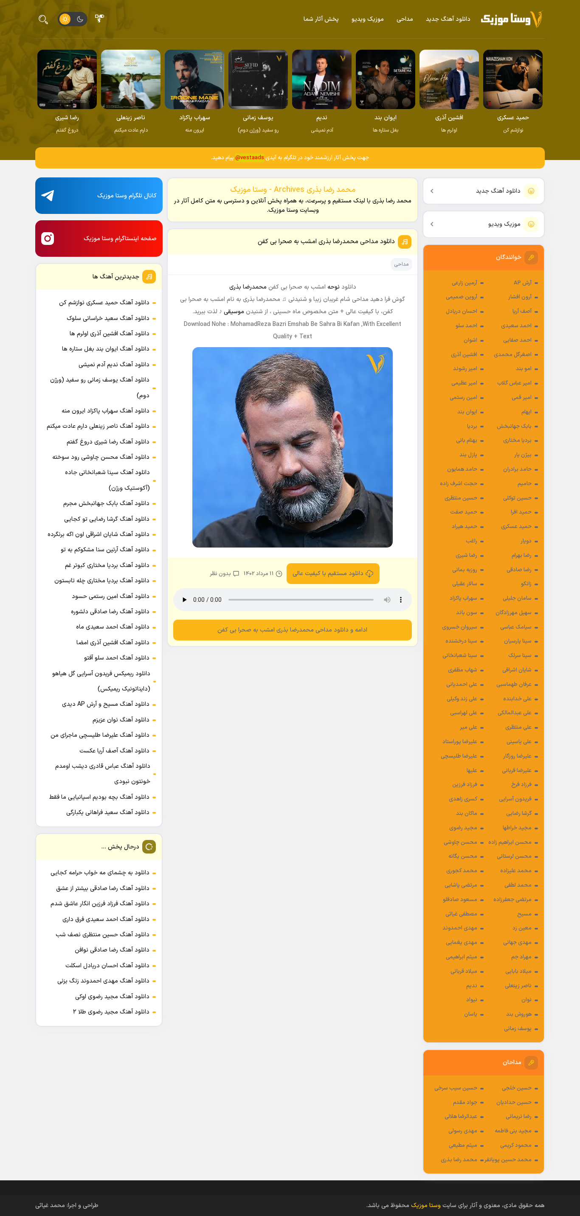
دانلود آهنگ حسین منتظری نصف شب (102, 934)
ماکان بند (466, 813)
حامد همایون (462, 469)
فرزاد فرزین (464, 785)
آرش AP (523, 283)
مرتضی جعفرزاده (512, 900)
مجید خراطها (517, 828)
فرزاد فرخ (521, 785)
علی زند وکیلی (462, 699)
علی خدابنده (517, 699)
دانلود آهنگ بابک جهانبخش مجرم (106, 503)
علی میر (468, 727)
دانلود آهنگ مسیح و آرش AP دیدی (105, 704)
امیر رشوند (465, 369)
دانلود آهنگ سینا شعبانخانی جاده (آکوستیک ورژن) (107, 480)
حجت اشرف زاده (458, 484)
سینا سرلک (520, 656)
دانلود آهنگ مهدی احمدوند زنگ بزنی (103, 981)
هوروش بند (519, 1014)
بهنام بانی (466, 440)
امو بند (524, 369)
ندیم (471, 986)
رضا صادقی (519, 570)
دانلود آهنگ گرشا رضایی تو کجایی (106, 519)
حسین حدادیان (514, 1102)
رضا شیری (466, 555)
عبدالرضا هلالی (461, 1116)
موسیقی (234, 311)
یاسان (470, 1014)
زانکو (526, 584)
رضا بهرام (522, 555)
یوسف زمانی (518, 1029)
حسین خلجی (517, 1088)
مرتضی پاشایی (461, 885)
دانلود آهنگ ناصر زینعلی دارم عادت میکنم (98, 426)
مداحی (405, 19)
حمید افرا (521, 512)
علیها (472, 771)
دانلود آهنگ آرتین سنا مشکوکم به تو (105, 549)
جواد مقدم (465, 1102)
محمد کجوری (461, 871)
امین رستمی (463, 397)
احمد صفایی (517, 340)
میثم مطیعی (463, 1145)
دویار (526, 541)
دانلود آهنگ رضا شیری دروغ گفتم (108, 442)
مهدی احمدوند (459, 928)
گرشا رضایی (519, 813)
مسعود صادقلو (460, 900)
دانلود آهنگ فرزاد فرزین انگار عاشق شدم (100, 903)
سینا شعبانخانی (459, 656)
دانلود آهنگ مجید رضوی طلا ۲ (111, 1012)
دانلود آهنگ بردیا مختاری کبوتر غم (107, 565)
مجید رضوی (463, 828)
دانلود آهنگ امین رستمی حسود (110, 596)
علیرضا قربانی (517, 771)
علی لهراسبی (463, 713)
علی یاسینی (519, 742)
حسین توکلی (517, 498)
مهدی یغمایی (461, 942)
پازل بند (468, 455)
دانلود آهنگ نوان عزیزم (121, 720)
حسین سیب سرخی (455, 1088)
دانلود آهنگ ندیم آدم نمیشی (114, 364)
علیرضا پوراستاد (459, 742)
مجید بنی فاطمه (513, 1131)
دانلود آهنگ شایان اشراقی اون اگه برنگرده (98, 534)
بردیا (472, 426)
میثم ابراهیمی (461, 957)
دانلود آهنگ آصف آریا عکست (114, 751)
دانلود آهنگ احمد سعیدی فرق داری (105, 919)
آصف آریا (522, 311)
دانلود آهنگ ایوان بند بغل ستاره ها (105, 349)
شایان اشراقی (517, 670)
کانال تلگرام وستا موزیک (127, 195)
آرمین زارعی (464, 283)
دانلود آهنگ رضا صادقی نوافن (112, 950)
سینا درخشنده (461, 641)
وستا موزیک (425, 1205)
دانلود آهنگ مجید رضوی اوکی (112, 996)
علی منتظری (518, 727)
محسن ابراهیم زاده (510, 842)
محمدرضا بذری (248, 287)
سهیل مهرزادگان (514, 613)
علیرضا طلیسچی (459, 756)
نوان (526, 1000)
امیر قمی (522, 397)
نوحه (333, 287)
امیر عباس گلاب (514, 383)
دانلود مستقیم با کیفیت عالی (328, 573)
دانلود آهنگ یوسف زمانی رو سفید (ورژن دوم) (99, 388)
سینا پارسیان (518, 641)
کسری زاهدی (463, 799)
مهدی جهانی (517, 942)
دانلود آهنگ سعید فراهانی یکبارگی (107, 812)
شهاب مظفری (462, 670)
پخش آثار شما (321, 19)
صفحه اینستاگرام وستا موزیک (120, 238)
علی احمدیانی (461, 684)
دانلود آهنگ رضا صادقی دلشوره (110, 611)
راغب (471, 541)
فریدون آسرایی (515, 799)
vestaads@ (249, 158)
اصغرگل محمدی (513, 355)
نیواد (471, 1000)
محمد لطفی (518, 885)
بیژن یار (523, 455)
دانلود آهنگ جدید (448, 19)
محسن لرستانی (514, 856)
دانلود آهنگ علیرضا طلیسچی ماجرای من (100, 735)
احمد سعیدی (516, 326)
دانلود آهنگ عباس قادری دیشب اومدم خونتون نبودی (102, 774)
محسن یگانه (462, 856)
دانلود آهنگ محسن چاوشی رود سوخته (100, 457)
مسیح (524, 914)
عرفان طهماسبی (514, 684)
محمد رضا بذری (459, 1160)
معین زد (522, 928)
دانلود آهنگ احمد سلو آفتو (116, 658)
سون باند (466, 613)
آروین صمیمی (461, 297)
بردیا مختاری (517, 440)
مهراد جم (521, 957)
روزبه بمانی (464, 570)
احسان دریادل (461, 311)
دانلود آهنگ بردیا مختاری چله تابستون (101, 580)
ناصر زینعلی (518, 986)
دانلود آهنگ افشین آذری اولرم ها (109, 333)
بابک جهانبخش (514, 426)
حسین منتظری (461, 498)
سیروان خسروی (459, 627)
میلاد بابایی (518, 971)
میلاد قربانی (463, 971)
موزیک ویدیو (368, 19)
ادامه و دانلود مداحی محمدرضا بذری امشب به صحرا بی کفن (293, 630)
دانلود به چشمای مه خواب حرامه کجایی (100, 872)
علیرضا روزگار (517, 756)
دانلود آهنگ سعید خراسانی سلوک (108, 318)
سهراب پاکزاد (463, 598)
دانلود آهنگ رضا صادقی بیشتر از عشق (102, 888)
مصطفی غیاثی (461, 914)
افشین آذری (464, 355)
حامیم (525, 484)
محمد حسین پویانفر (508, 1160)
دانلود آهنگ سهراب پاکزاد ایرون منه (105, 411)
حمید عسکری (516, 526)
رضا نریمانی (519, 1116)
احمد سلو (466, 326)
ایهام (526, 412)
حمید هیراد (464, 526)
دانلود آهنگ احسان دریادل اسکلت (107, 965)
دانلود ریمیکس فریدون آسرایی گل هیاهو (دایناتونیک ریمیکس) (101, 681)
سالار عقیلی (464, 584)
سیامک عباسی (516, 627)
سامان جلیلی (517, 598)
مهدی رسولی (462, 1131)
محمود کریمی (516, 1145)
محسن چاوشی (460, 842)
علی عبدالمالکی (515, 713)
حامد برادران (517, 469)
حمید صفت (463, 512)
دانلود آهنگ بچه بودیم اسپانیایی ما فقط (99, 797)
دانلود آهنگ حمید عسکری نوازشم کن (104, 302)
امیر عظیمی (464, 383)
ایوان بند (467, 412)
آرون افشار (520, 297)
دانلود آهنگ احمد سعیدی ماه (112, 627)
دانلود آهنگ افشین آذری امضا (112, 642)
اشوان (470, 340)
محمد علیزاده (516, 871)
